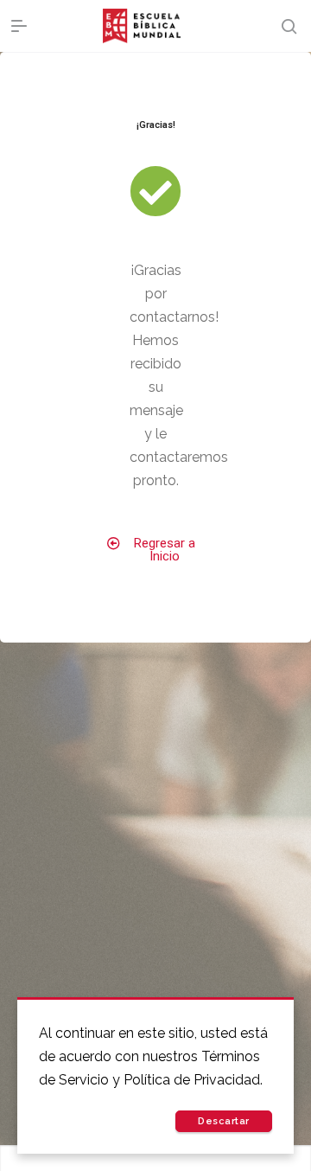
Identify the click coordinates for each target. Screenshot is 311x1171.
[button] (155, 550)
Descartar (224, 1121)
